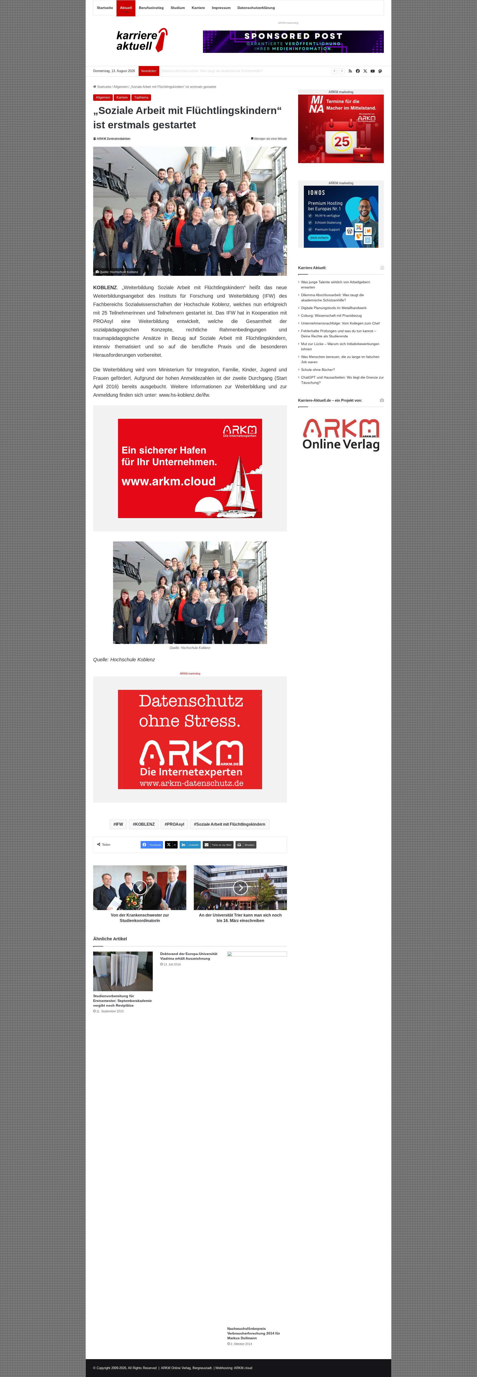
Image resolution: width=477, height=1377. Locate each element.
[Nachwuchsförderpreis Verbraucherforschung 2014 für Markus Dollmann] (257, 1138)
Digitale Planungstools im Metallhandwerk (192, 71)
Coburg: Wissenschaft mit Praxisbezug (331, 316)
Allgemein (121, 87)
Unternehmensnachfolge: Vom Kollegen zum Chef (340, 323)
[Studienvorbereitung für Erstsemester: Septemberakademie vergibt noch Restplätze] (123, 971)
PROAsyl (175, 824)
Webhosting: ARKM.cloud (233, 1368)
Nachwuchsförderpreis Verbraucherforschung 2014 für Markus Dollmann (253, 1333)
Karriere (198, 8)
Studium (178, 8)
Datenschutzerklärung (256, 8)
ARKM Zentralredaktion (113, 139)
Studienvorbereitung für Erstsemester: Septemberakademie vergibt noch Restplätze (122, 1000)
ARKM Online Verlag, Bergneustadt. (187, 1368)
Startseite (105, 8)
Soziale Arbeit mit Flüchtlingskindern (230, 824)
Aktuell (126, 8)
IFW (119, 824)
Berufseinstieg (151, 8)
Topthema (141, 97)
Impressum (221, 8)
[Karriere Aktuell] (139, 40)
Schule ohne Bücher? (318, 370)
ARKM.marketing (288, 22)
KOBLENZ (145, 824)
